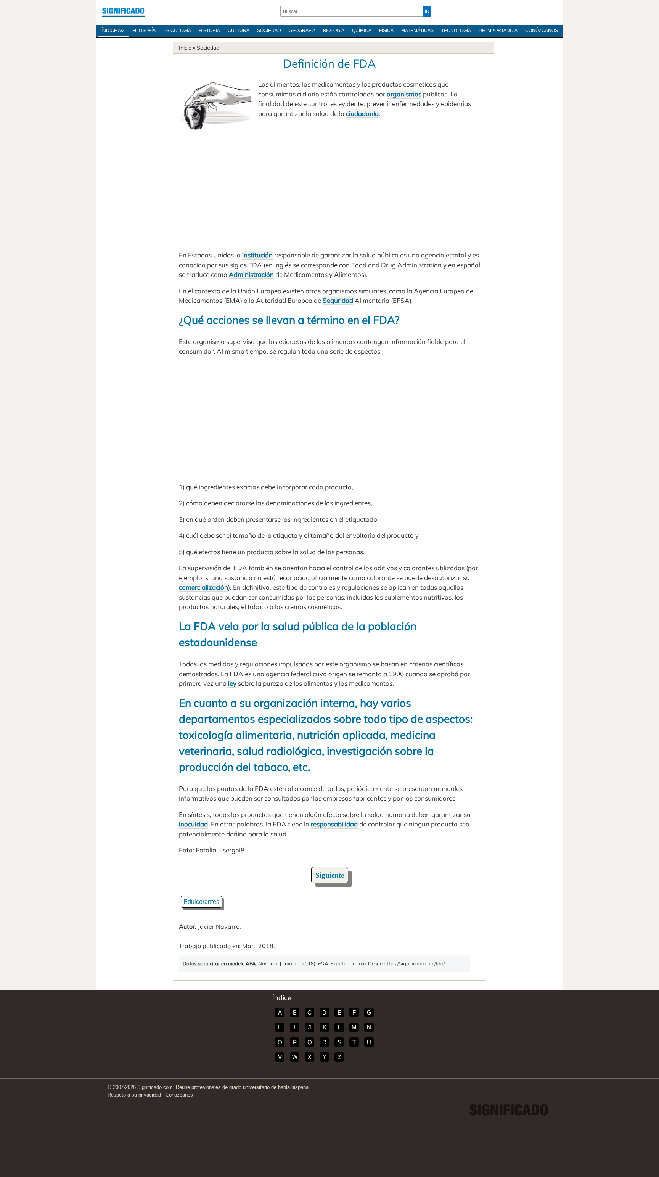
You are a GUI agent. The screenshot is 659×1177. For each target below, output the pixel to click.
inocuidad (193, 824)
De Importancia (498, 30)
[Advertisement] (329, 187)
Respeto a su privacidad (134, 1095)
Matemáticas (417, 30)
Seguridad (338, 300)
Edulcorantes (201, 902)
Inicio (185, 47)
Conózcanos (541, 30)
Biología (333, 30)
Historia (209, 30)
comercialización (203, 587)
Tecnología (456, 30)
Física (386, 30)
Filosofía (144, 30)
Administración (251, 274)
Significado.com (123, 11)
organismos (404, 94)
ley (232, 683)
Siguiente (329, 875)
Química (361, 30)
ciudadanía (362, 113)
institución (257, 255)
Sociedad (269, 30)
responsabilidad (334, 824)
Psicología (177, 30)
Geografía (302, 30)
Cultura (238, 30)
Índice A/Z (113, 30)
